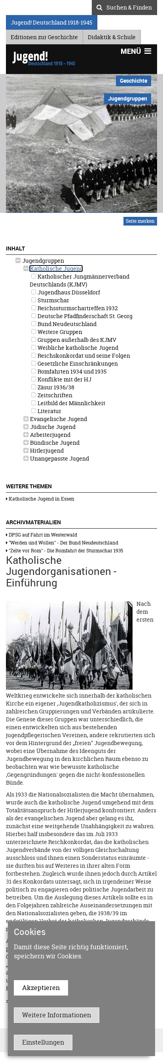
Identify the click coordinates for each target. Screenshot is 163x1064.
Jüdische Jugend (52, 427)
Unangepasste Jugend (59, 458)
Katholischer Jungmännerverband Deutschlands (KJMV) (79, 280)
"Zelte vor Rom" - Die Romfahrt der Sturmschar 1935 (65, 550)
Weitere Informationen (56, 1015)
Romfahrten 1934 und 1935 (71, 371)
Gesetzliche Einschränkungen (77, 363)
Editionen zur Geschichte (44, 35)
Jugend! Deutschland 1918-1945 (51, 21)
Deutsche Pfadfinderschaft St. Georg (84, 316)
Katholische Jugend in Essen (41, 498)
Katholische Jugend (56, 268)
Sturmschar (52, 300)
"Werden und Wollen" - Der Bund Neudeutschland (63, 542)
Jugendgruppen (42, 260)
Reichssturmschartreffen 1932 (77, 308)
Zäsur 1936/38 (55, 387)
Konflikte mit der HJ (63, 379)
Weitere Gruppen (59, 332)
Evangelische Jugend (58, 419)
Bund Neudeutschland (66, 324)
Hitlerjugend (46, 450)
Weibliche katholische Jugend (77, 347)
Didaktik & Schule (112, 35)
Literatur (48, 411)
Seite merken (140, 221)
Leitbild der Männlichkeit (70, 403)
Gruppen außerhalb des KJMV (76, 339)
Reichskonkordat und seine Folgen (83, 355)
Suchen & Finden (129, 6)
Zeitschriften (54, 395)
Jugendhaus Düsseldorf (68, 292)
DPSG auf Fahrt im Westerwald (42, 534)
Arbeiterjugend (49, 434)
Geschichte (133, 80)
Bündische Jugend (54, 442)
